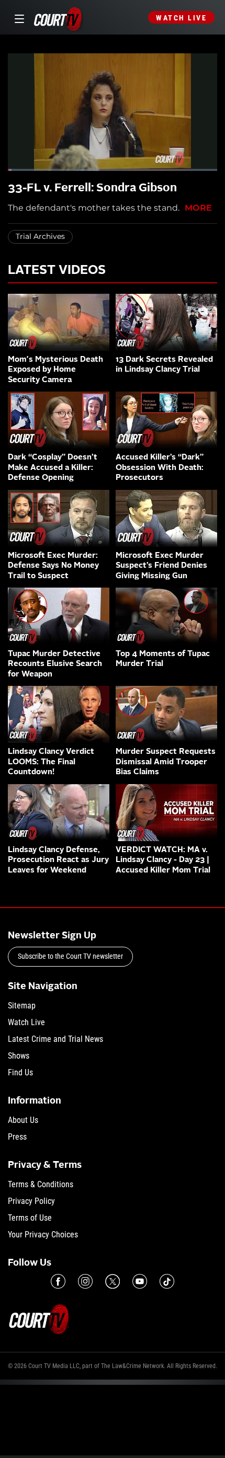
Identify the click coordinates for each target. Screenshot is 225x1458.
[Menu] (17, 17)
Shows (18, 1056)
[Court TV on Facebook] (58, 1281)
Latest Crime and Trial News (55, 1039)
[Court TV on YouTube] (139, 1281)
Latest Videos (57, 271)
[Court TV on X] (112, 1281)
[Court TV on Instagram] (85, 1281)
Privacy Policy (31, 1201)
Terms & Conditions (40, 1184)
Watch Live (181, 18)
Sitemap (22, 1006)
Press (17, 1137)
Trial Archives (40, 236)
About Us (23, 1120)
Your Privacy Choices (43, 1234)
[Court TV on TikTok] (167, 1281)
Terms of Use (30, 1218)
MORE (198, 208)
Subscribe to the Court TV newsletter (70, 956)
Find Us (20, 1072)
